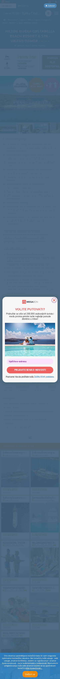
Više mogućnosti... (34, 668)
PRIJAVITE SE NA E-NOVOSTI (30, 369)
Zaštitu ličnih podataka (44, 377)
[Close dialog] (54, 300)
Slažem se (30, 674)
